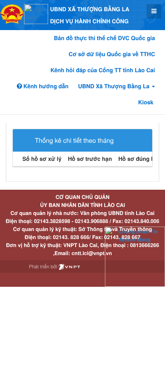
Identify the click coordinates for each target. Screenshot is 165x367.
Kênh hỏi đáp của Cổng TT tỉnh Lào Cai (102, 70)
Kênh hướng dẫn (45, 86)
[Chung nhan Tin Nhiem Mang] (135, 256)
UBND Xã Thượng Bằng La (114, 86)
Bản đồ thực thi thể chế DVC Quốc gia (104, 38)
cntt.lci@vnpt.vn (92, 253)
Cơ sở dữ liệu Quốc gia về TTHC (111, 54)
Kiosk (145, 102)
